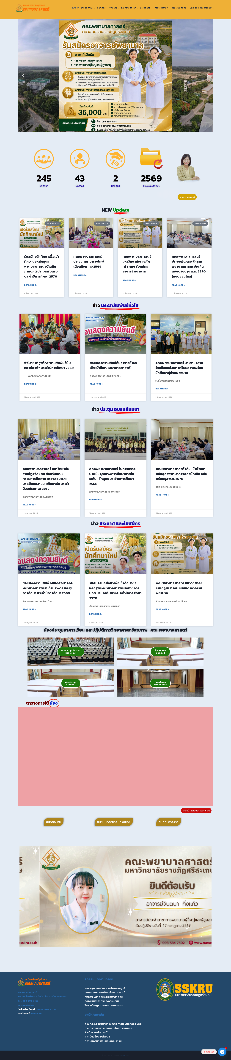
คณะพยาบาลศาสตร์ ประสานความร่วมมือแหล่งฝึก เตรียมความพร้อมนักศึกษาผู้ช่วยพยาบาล (179, 367)
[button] (23, 76)
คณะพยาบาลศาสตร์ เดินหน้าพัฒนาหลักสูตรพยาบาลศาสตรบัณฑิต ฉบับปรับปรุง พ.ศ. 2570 (181, 473)
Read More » (30, 285)
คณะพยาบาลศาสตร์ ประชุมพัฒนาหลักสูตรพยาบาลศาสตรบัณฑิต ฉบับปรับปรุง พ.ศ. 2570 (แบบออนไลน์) (189, 266)
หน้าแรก (75, 7)
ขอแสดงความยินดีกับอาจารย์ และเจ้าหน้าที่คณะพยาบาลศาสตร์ (113, 365)
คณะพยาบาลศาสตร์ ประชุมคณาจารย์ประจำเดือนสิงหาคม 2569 (89, 261)
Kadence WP (125, 1055)
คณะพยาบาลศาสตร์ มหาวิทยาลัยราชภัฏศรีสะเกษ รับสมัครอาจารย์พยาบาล (137, 264)
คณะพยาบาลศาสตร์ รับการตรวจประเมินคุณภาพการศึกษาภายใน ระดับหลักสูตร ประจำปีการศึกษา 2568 (112, 476)
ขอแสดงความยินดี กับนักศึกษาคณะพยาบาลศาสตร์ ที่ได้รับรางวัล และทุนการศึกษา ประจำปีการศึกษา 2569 (48, 588)
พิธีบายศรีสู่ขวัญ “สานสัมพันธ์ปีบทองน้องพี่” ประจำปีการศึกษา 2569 (49, 365)
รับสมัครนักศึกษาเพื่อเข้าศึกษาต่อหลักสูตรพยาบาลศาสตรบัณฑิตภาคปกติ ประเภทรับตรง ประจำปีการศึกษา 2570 (41, 266)
